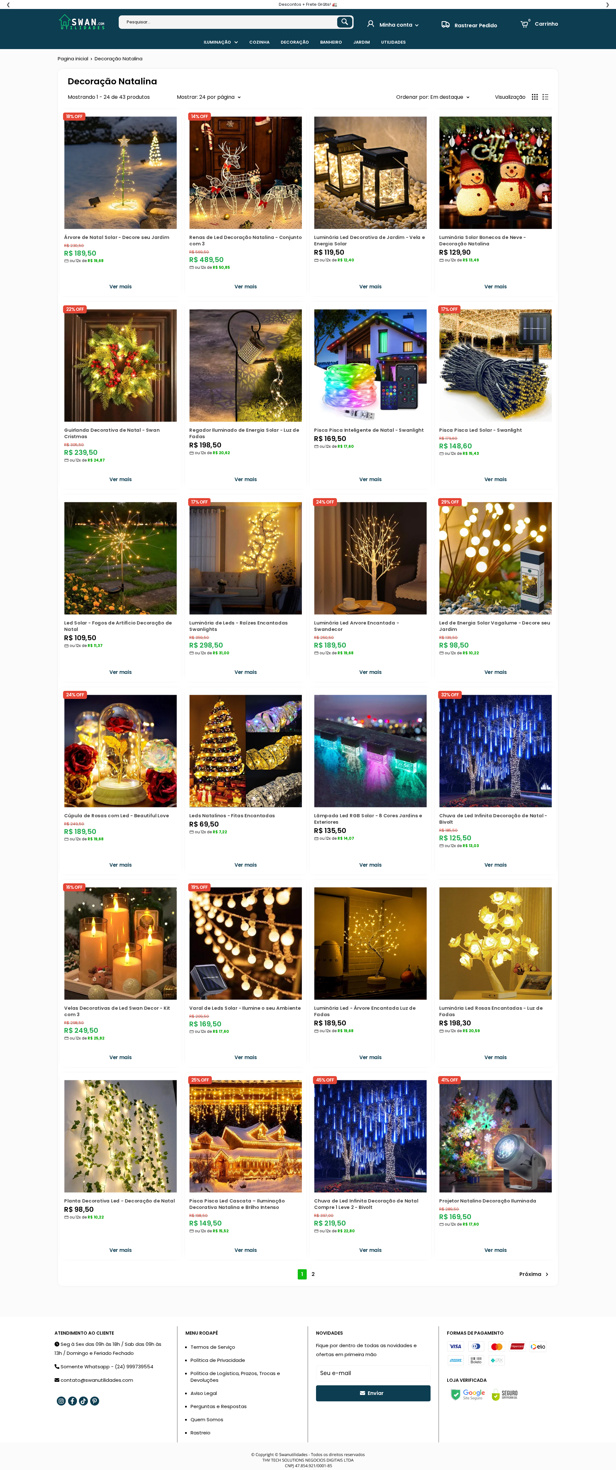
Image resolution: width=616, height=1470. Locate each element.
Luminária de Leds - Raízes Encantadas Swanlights (238, 625)
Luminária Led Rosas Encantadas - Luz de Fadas (491, 1011)
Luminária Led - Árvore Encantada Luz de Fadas (364, 1011)
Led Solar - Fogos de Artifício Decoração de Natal (118, 625)
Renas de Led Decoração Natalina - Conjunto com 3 (245, 240)
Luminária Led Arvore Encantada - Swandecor (356, 625)
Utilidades (393, 42)
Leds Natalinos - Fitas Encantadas (232, 815)
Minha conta (397, 25)
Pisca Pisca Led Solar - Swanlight (480, 430)
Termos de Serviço (213, 1347)
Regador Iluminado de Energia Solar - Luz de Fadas (244, 433)
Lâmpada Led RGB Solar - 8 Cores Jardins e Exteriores (368, 818)
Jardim (361, 42)
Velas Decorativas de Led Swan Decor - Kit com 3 (117, 1011)
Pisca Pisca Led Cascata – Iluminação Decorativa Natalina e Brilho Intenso (237, 1204)
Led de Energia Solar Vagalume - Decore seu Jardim (494, 625)
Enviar (375, 1393)
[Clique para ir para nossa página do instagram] (61, 1401)
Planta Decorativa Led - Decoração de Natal (119, 1200)
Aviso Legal (204, 1393)
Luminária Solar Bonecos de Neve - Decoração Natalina (482, 240)
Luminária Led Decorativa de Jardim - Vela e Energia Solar (369, 240)
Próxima (530, 1274)
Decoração (295, 42)
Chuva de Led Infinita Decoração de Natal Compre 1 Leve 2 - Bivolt (366, 1204)
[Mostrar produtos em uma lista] (545, 97)
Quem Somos (207, 1419)
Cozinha (259, 42)
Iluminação (217, 42)
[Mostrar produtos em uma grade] (535, 97)
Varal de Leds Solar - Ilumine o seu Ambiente (245, 1008)
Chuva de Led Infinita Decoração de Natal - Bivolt (493, 818)
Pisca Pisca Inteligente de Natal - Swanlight (369, 430)
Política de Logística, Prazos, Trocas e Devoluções (235, 1376)
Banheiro (331, 42)
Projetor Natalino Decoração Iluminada (487, 1200)
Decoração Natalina (118, 58)
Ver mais (120, 286)
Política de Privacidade (218, 1360)
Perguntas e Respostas (219, 1406)
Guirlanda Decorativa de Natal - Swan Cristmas (111, 433)
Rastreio (200, 1432)
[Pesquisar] (344, 22)
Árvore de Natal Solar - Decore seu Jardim (116, 237)
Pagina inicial (73, 58)
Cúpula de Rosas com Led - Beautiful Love (116, 815)
